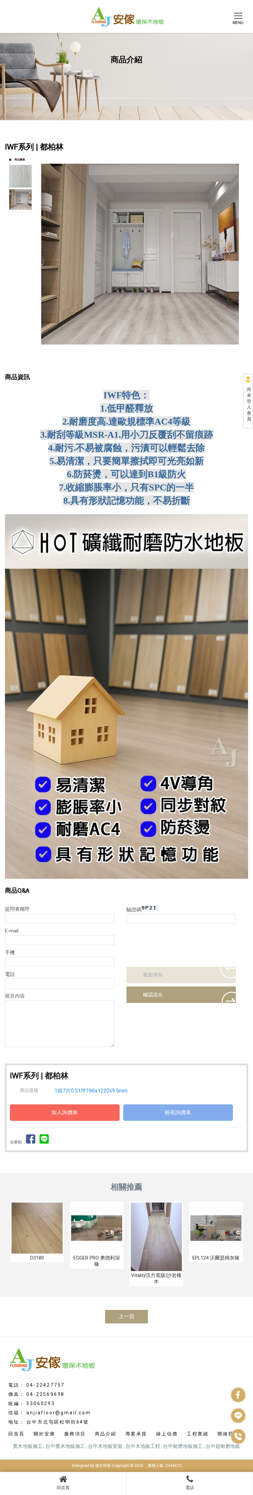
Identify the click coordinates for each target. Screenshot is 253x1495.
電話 (189, 1487)
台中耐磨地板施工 (183, 1446)
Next (239, 261)
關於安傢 (44, 1433)
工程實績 (198, 1433)
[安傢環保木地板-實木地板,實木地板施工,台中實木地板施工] (126, 15)
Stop (149, 365)
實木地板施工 (27, 1446)
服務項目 (75, 1433)
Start (144, 365)
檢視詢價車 (178, 1112)
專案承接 (136, 1433)
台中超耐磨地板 (223, 1446)
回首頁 (63, 1487)
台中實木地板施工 (65, 1446)
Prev (46, 261)
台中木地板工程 (143, 1446)
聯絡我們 (228, 1433)
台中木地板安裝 (105, 1446)
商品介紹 (106, 1433)
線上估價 (167, 1433)
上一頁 (126, 1316)
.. (146, 1465)
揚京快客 (103, 1465)
